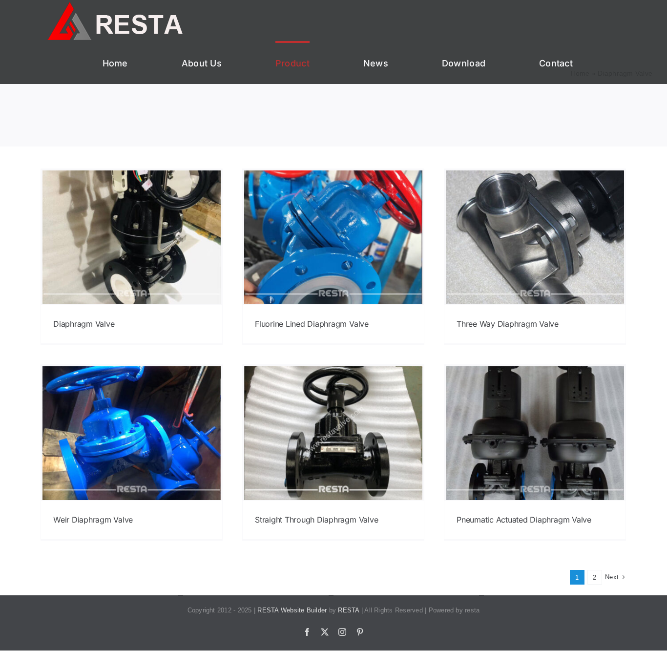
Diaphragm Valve (83, 324)
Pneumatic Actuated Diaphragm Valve (524, 520)
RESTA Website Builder (292, 610)
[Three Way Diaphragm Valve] (535, 237)
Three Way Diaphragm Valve (508, 324)
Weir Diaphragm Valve (93, 520)
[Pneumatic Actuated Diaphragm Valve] (535, 433)
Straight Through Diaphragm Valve (316, 520)
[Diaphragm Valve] (131, 237)
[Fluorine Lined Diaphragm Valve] (333, 237)
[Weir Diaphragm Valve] (131, 433)
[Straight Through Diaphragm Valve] (333, 433)
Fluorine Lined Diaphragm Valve (312, 324)
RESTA (348, 610)
